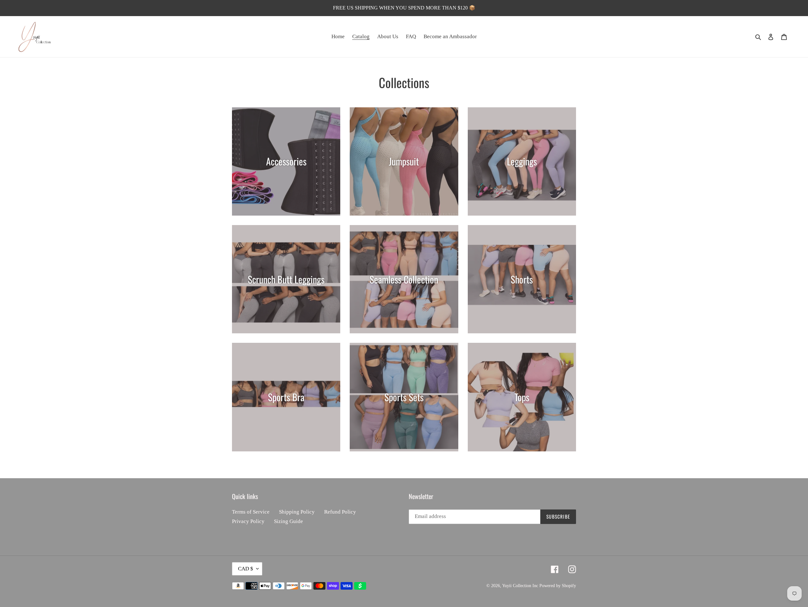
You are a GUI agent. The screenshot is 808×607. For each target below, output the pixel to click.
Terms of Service (251, 512)
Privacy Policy (248, 521)
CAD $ (245, 569)
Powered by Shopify (557, 585)
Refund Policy (340, 512)
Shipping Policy (297, 512)
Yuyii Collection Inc (520, 585)
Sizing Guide (288, 521)
